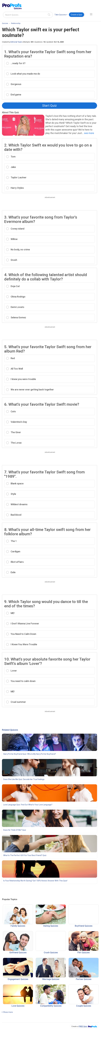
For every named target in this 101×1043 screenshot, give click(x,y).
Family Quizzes (18, 926)
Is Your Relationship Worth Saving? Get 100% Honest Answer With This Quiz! (35, 881)
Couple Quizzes (83, 1006)
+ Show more (7, 1012)
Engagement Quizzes (18, 979)
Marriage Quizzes (50, 979)
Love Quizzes (18, 1006)
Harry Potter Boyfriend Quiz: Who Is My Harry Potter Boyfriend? (29, 754)
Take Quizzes (60, 15)
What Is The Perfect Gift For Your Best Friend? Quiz (24, 855)
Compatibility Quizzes (51, 1006)
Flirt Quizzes (83, 952)
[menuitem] (61, 15)
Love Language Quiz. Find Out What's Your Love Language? (27, 805)
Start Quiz (49, 105)
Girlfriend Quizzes (18, 952)
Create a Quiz (76, 15)
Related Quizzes (10, 730)
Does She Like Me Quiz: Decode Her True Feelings (23, 779)
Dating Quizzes (50, 926)
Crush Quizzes (51, 952)
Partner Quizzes (83, 979)
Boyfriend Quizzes (83, 926)
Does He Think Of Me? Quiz (14, 830)
